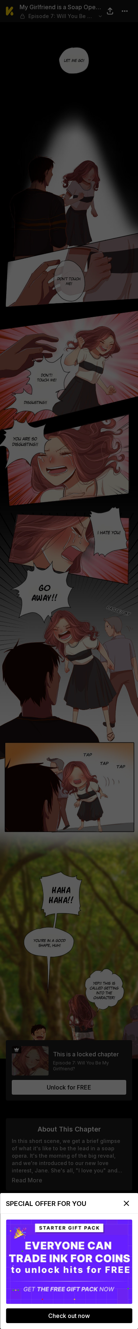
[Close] (126, 1203)
